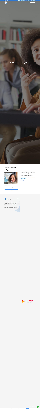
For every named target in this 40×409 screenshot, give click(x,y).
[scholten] (28, 301)
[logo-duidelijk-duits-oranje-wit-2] (5, 2)
